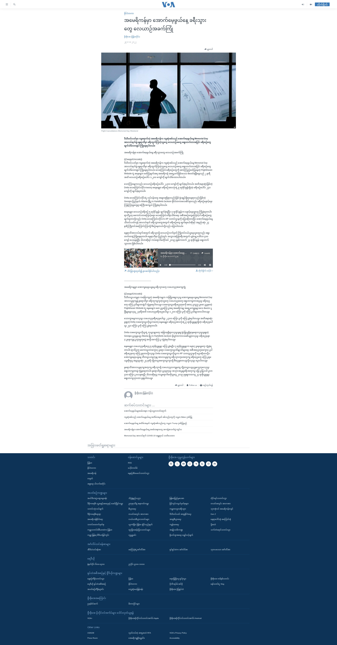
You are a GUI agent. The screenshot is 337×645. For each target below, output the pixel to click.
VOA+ (89, 618)
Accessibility (175, 638)
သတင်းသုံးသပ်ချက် (95, 509)
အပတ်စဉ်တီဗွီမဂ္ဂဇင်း (95, 589)
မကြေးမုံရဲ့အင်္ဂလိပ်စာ (136, 550)
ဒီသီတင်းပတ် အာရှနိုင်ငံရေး (180, 514)
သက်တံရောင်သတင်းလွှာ (220, 530)
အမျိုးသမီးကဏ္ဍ (176, 530)
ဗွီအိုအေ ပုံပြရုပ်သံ (177, 589)
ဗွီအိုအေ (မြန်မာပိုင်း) (132, 37)
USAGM (90, 633)
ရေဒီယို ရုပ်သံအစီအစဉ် (96, 584)
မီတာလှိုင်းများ (134, 604)
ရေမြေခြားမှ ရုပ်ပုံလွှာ (178, 579)
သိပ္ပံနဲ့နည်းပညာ (134, 498)
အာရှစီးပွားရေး (175, 519)
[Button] (208, 49)
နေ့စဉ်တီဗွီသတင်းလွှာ (95, 579)
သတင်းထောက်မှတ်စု (95, 524)
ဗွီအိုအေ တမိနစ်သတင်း (220, 579)
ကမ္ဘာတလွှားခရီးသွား (178, 509)
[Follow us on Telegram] (196, 463)
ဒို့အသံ (213, 524)
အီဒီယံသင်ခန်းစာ (94, 550)
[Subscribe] (214, 463)
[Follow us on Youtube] (183, 463)
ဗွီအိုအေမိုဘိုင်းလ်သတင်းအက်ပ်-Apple (143, 618)
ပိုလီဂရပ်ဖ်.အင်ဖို (176, 584)
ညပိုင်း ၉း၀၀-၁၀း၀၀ (136, 564)
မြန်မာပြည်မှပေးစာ (177, 498)
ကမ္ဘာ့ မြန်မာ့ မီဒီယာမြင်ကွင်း (98, 535)
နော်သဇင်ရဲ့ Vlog (217, 584)
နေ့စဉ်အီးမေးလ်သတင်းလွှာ (138, 473)
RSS (130, 463)
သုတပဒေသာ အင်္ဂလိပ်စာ (220, 550)
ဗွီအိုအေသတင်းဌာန (170, 256)
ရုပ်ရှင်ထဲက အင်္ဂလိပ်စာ (179, 550)
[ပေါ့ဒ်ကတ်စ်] (208, 463)
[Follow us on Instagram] (189, 463)
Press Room (92, 638)
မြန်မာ (89, 463)
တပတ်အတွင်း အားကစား (138, 514)
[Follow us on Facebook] (171, 463)
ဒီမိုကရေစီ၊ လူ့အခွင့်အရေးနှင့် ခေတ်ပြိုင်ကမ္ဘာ (105, 504)
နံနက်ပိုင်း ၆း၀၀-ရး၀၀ (96, 564)
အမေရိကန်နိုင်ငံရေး (95, 519)
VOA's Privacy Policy (178, 633)
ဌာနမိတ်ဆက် (92, 604)
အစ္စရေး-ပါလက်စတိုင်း (96, 484)
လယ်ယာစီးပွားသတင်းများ (138, 519)
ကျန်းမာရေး (174, 524)
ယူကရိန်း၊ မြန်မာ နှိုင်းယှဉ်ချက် (140, 524)
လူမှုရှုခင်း (132, 535)
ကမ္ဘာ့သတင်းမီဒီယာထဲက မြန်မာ (99, 530)
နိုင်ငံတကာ (129, 13)
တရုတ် (90, 478)
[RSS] (202, 463)
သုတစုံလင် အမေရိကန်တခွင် (222, 509)
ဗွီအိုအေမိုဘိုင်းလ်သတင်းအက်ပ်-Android (186, 618)
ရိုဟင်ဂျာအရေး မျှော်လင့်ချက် (181, 535)
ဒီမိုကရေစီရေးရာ (94, 514)
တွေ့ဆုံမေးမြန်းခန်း (135, 589)
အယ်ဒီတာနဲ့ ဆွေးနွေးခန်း (97, 498)
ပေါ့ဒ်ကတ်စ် (132, 468)
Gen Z (213, 514)
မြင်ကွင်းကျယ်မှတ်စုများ (179, 504)
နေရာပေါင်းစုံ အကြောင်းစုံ (221, 519)
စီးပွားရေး (132, 509)
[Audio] (303, 4)
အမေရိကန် (91, 473)
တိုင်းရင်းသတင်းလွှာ (219, 498)
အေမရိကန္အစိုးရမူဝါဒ (136, 638)
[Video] (311, 4)
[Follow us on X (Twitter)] (177, 463)
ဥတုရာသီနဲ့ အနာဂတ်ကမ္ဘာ (138, 504)
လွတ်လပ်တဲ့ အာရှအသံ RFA (139, 633)
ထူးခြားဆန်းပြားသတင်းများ (139, 530)
